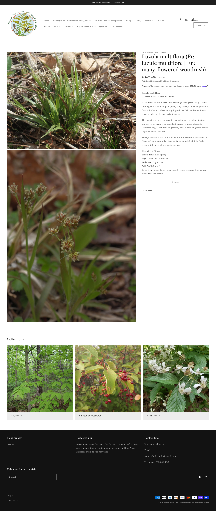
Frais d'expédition (149, 81)
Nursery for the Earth (171, 502)
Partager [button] (148, 190)
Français (199, 25)
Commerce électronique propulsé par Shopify (194, 502)
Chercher (11, 444)
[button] (180, 19)
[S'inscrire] (53, 477)
